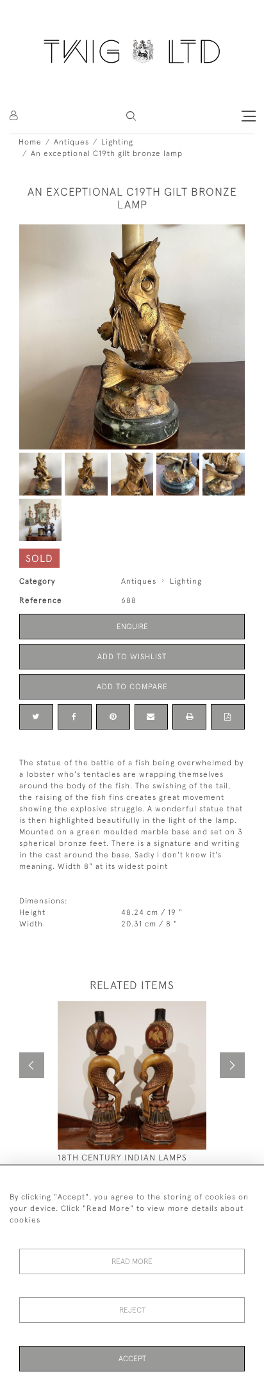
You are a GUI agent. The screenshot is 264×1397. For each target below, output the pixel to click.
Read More (132, 1261)
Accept (132, 1358)
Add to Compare (132, 686)
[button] (131, 116)
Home (30, 141)
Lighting (117, 141)
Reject (132, 1310)
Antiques (71, 141)
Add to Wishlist (132, 656)
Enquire (132, 626)
